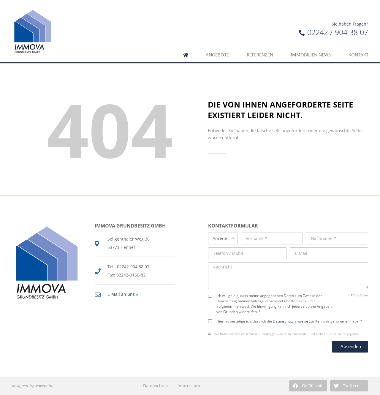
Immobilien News (311, 55)
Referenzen (260, 55)
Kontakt (358, 55)
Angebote (217, 55)
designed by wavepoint (33, 385)
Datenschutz (155, 385)
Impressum (189, 385)
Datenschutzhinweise (290, 321)
